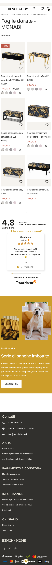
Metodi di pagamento (11, 474)
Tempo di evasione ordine (12, 485)
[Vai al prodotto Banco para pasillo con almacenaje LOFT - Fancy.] (13, 114)
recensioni (33, 224)
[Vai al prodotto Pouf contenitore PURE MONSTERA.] (39, 167)
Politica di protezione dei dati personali (18, 454)
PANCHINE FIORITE (40, 14)
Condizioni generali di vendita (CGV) (17, 459)
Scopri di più (11, 383)
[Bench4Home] (15, 549)
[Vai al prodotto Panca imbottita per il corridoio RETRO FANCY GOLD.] (13, 57)
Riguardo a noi (8, 525)
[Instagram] (10, 549)
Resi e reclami (8, 448)
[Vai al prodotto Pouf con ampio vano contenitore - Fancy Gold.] (39, 110)
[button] (11, 231)
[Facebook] (4, 549)
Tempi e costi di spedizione (13, 479)
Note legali (6, 510)
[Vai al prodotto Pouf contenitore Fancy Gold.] (13, 171)
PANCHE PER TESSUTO (20, 14)
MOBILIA (4, 14)
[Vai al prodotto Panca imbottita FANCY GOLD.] (39, 57)
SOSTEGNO (7, 530)
